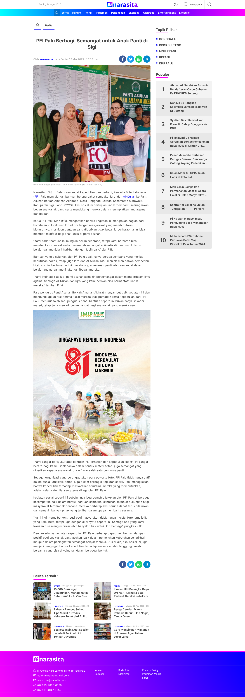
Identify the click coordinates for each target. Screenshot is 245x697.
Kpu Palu (166, 63)
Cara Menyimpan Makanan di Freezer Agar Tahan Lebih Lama (131, 633)
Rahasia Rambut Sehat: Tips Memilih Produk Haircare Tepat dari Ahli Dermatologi (69, 613)
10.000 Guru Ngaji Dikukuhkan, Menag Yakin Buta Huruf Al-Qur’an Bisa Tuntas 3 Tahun (71, 592)
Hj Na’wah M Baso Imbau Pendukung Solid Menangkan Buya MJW (189, 222)
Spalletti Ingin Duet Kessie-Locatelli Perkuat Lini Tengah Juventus (71, 633)
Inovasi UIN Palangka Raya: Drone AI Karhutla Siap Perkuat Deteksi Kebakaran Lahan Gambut (132, 592)
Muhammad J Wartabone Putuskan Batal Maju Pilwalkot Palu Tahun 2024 (187, 240)
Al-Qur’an (129, 196)
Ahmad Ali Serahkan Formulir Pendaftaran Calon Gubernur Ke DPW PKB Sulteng (189, 89)
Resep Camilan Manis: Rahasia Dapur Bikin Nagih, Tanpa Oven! (131, 613)
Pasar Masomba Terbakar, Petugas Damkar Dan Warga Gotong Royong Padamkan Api (188, 159)
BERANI (164, 57)
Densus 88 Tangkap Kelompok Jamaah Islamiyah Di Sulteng (188, 107)
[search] (209, 4)
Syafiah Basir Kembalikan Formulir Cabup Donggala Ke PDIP (188, 124)
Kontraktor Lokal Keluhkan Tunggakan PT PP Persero (187, 207)
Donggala (167, 39)
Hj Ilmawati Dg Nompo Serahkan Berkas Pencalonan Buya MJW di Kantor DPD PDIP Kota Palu (189, 142)
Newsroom (46, 59)
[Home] (57, 12)
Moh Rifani (167, 51)
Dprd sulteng (170, 45)
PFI (36, 196)
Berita (48, 25)
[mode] (176, 4)
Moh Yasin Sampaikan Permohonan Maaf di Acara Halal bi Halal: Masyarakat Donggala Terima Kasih (188, 191)
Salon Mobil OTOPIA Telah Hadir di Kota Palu (187, 175)
